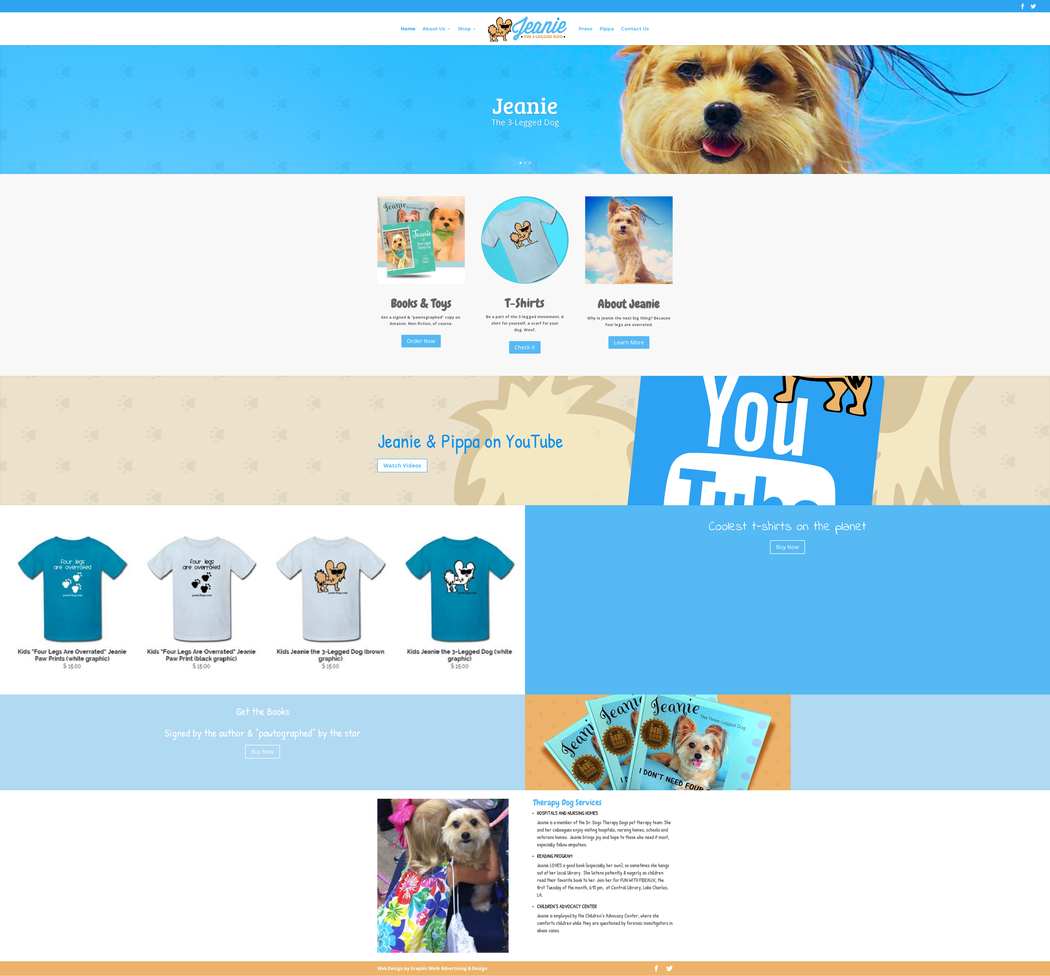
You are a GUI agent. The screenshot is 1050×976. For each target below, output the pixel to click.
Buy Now (787, 547)
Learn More (629, 342)
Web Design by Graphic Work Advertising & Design (432, 968)
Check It (525, 347)
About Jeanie (629, 304)
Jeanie (525, 104)
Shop (464, 29)
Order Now (421, 341)
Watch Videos (402, 465)
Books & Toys (421, 303)
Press (586, 29)
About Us (433, 29)
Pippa (607, 29)
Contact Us (635, 29)
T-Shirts (524, 303)
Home (408, 29)
